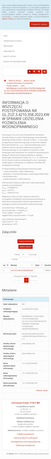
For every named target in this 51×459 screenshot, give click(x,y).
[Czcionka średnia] (34, 72)
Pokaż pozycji (25, 254)
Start (5, 35)
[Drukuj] (44, 72)
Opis (37, 265)
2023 (23, 85)
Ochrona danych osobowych (25, 438)
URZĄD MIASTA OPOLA (13, 41)
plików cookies (8, 19)
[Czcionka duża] (39, 72)
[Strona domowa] (5, 80)
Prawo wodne (12, 85)
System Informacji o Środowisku (20, 83)
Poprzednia (17, 280)
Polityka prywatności (25, 434)
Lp (4, 265)
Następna (34, 280)
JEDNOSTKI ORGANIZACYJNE (15, 61)
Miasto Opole (29, 80)
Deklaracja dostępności (25, 445)
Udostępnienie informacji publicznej (25, 441)
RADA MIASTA (9, 51)
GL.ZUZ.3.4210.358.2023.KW (22, 270)
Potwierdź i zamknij (39, 24)
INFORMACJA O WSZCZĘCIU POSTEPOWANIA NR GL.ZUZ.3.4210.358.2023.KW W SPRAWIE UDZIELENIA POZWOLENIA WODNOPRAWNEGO (25, 90)
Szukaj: (15, 259)
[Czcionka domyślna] (29, 72)
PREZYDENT (8, 46)
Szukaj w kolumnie (26, 241)
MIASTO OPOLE (10, 56)
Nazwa (14, 265)
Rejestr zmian (42, 390)
